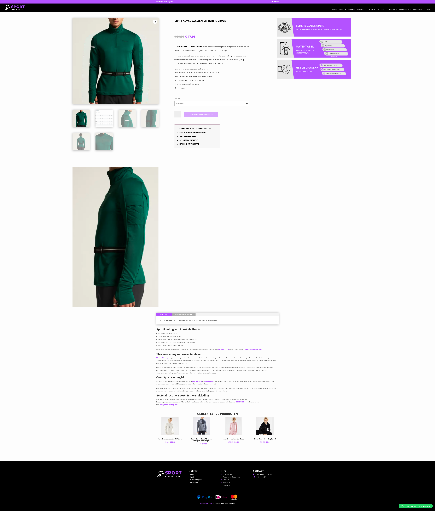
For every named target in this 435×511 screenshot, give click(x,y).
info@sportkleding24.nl (253, 296)
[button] (155, 22)
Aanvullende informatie (183, 261)
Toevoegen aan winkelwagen (201, 114)
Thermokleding (162, 305)
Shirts (341, 10)
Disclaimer (226, 432)
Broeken (381, 10)
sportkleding (197, 328)
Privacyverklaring (229, 421)
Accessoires (417, 10)
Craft (192, 424)
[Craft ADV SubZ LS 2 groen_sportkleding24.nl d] (115, 253)
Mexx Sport (194, 429)
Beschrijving (164, 261)
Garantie (226, 426)
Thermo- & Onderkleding (399, 10)
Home (334, 10)
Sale (428, 10)
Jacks (371, 10)
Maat (177, 98)
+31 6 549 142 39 (223, 296)
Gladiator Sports (196, 426)
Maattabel (226, 429)
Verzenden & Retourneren (231, 424)
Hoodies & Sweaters (356, 10)
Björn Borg (194, 421)
